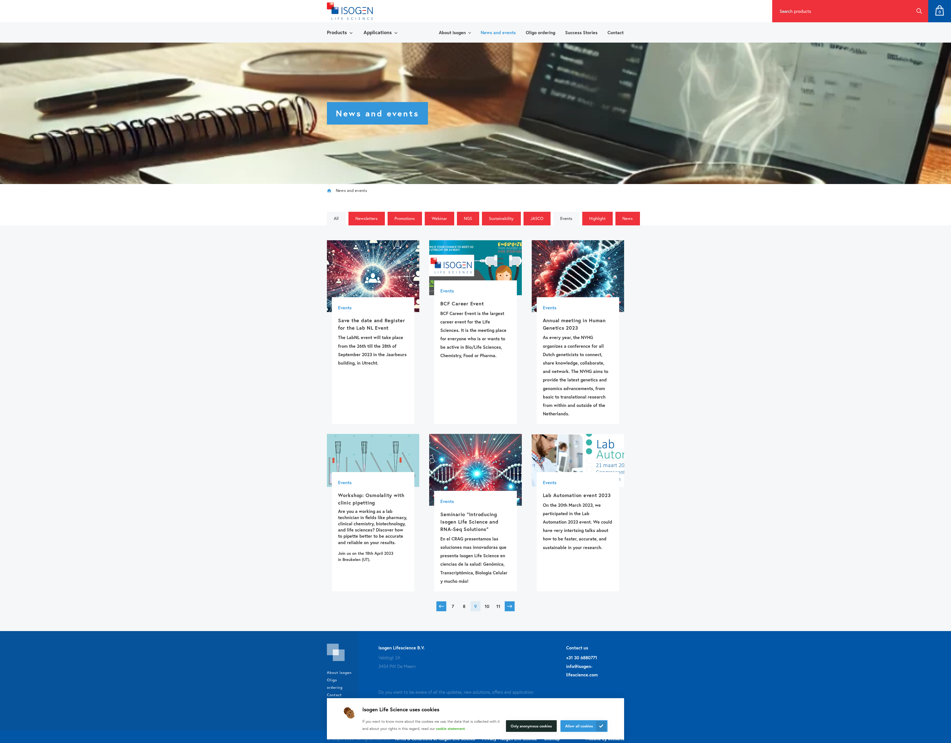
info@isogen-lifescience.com (582, 670)
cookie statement (450, 728)
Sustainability (501, 218)
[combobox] (841, 11)
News (627, 218)
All (336, 218)
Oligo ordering (540, 32)
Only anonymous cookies (531, 725)
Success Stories (581, 32)
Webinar (439, 218)
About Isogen (452, 32)
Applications (378, 32)
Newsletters (366, 218)
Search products (795, 11)
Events (566, 218)
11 (498, 606)
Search (919, 11)
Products (337, 32)
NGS (468, 218)
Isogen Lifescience (329, 190)
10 (487, 606)
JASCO (536, 218)
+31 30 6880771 (581, 658)
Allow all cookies (579, 725)
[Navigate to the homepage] (350, 11)
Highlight (597, 218)
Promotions (405, 218)
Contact (616, 32)
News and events (498, 32)
